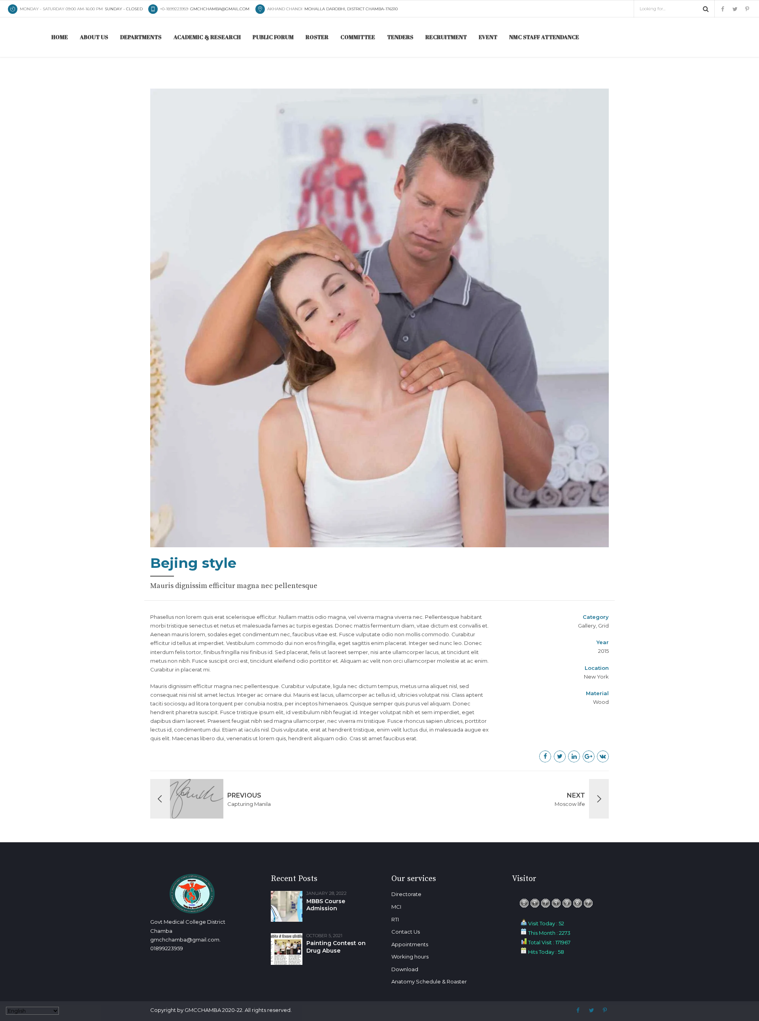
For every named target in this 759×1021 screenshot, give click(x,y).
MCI (396, 907)
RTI (395, 919)
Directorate (406, 894)
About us (94, 37)
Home (59, 37)
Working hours (410, 956)
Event (488, 37)
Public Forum (273, 37)
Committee (357, 37)
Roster (317, 37)
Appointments (409, 944)
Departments (141, 37)
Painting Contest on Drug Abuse (336, 947)
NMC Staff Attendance (544, 37)
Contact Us (405, 931)
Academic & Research (207, 37)
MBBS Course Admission (325, 905)
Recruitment (446, 37)
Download (404, 969)
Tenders (400, 37)
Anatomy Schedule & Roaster (429, 981)
